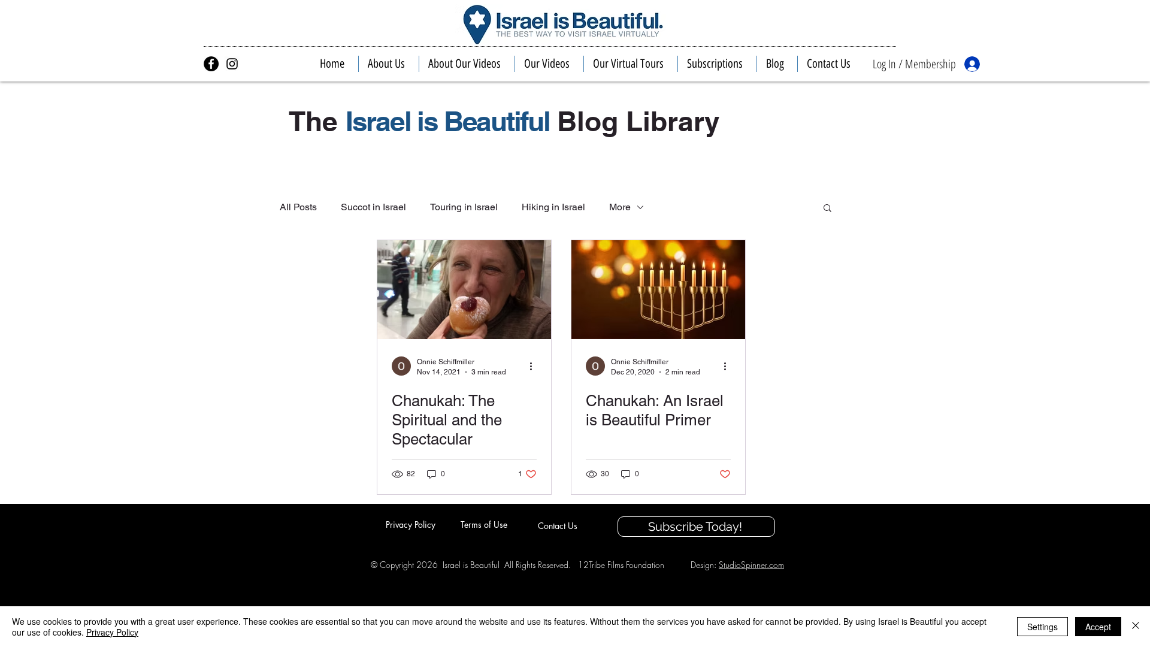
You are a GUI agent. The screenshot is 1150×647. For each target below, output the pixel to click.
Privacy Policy (112, 632)
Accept (1098, 627)
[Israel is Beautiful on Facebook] (211, 63)
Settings (1042, 627)
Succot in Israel (373, 207)
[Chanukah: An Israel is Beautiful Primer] (658, 289)
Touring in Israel (464, 207)
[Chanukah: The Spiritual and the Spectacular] (464, 289)
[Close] (1135, 626)
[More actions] (535, 366)
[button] (388, 64)
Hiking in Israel (553, 207)
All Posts (298, 207)
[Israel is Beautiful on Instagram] (232, 63)
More (620, 207)
